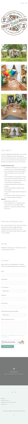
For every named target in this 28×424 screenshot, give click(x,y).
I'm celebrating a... (5, 287)
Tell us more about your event (8, 319)
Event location (4, 303)
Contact (4, 404)
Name (2, 271)
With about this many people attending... (10, 311)
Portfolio (4, 400)
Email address (4, 279)
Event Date (4, 295)
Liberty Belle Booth (8, 402)
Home (3, 398)
